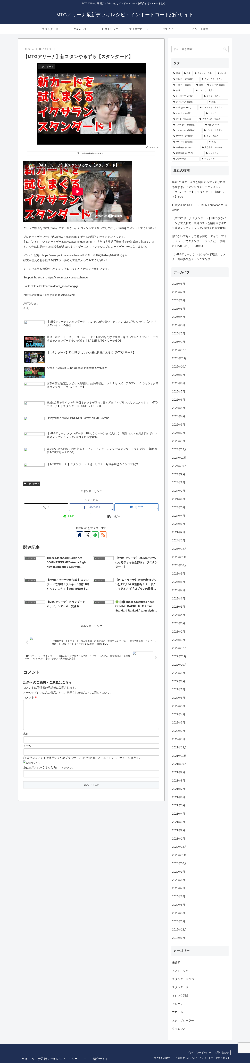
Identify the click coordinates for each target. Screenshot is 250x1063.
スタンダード (33, 483)
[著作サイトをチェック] (79, 534)
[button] (114, 516)
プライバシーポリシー (199, 1052)
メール (27, 745)
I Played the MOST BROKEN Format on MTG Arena (199, 207)
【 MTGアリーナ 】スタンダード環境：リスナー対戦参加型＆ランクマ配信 (199, 257)
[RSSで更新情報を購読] (103, 534)
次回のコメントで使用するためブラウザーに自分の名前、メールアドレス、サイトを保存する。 (85, 757)
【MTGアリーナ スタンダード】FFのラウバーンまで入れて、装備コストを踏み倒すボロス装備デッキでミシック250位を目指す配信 (199, 223)
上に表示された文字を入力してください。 (49, 767)
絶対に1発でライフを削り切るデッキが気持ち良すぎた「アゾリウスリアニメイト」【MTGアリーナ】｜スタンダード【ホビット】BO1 (198, 189)
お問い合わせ (221, 1052)
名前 (26, 733)
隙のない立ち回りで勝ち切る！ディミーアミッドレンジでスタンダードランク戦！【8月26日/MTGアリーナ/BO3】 (199, 241)
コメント (30, 697)
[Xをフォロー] (87, 534)
